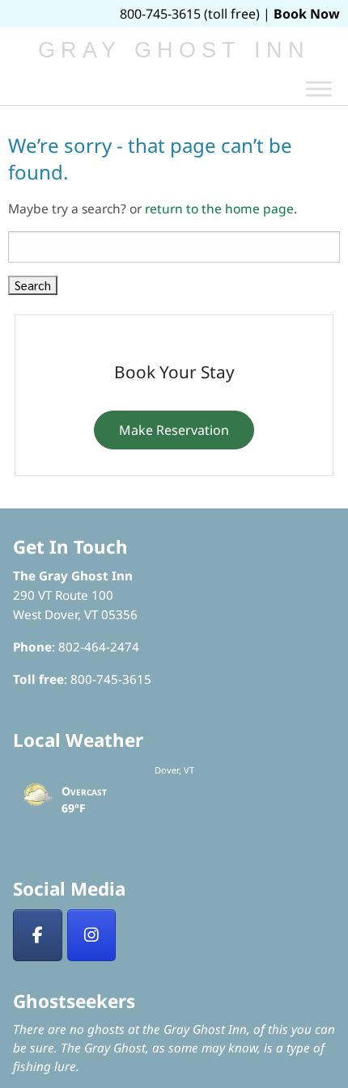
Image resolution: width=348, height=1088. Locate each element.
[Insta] (92, 935)
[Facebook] (37, 935)
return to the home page (219, 208)
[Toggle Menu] (319, 88)
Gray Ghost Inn (174, 50)
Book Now (307, 14)
